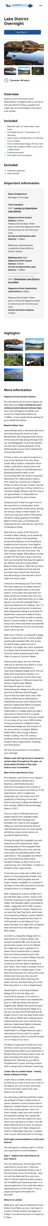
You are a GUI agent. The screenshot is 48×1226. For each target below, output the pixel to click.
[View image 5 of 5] (13, 375)
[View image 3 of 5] (13, 359)
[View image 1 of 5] (10, 71)
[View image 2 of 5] (24, 71)
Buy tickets (21, 32)
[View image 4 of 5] (34, 359)
